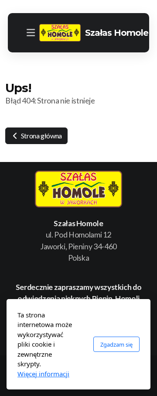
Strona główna (41, 135)
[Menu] (30, 33)
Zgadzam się (116, 344)
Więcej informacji (43, 373)
